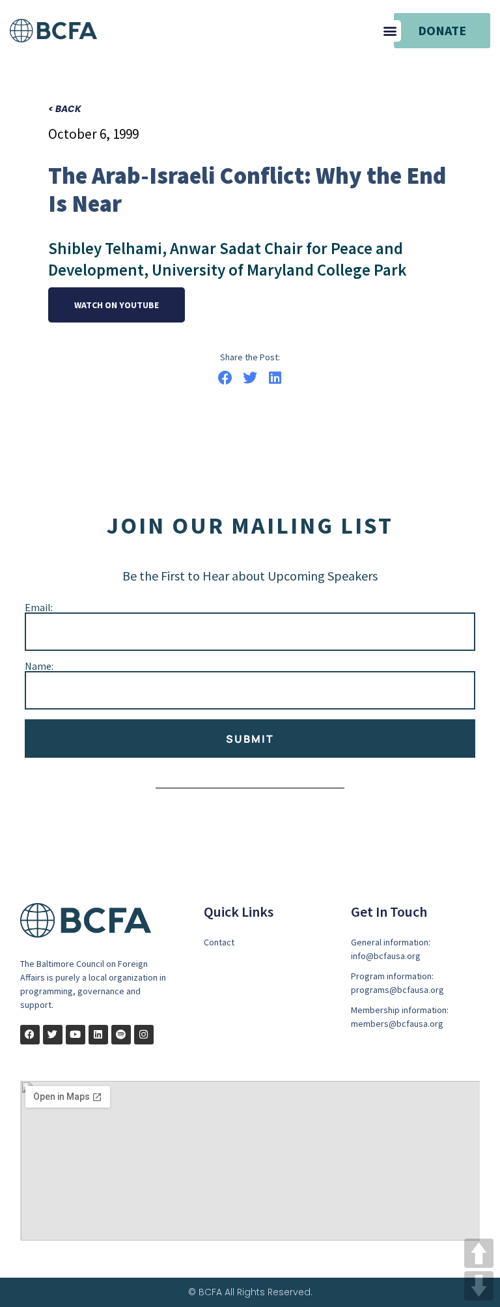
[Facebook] (30, 1034)
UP (478, 1253)
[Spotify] (121, 1034)
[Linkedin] (98, 1034)
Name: (39, 666)
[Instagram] (144, 1034)
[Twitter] (52, 1034)
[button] (390, 31)
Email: (39, 607)
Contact (219, 942)
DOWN (478, 1285)
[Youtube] (75, 1034)
